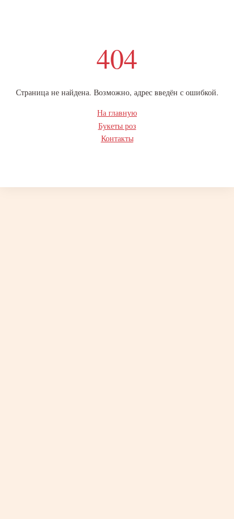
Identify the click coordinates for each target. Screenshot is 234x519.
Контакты (117, 138)
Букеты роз (117, 125)
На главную (117, 112)
